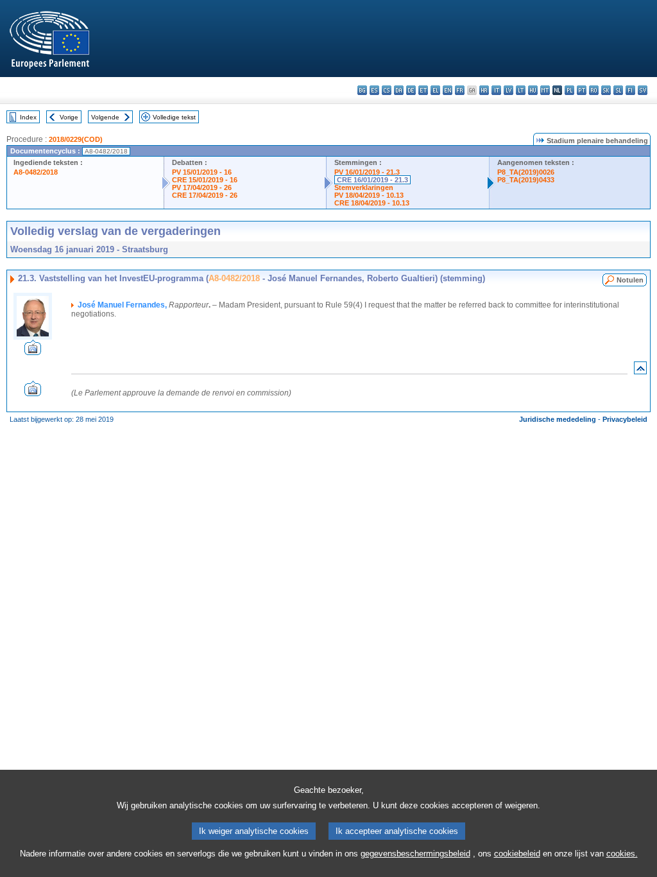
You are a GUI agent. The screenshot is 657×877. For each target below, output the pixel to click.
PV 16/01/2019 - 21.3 (367, 172)
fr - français (460, 90)
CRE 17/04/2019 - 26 (204, 195)
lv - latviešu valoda (508, 90)
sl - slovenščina (618, 90)
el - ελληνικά (435, 90)
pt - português (581, 90)
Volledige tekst (174, 117)
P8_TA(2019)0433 (525, 180)
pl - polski (569, 90)
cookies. (622, 853)
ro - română (594, 90)
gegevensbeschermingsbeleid (415, 853)
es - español (374, 90)
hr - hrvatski (484, 90)
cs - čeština (386, 90)
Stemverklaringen (363, 187)
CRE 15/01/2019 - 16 (204, 180)
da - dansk (399, 90)
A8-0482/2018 (35, 172)
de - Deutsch (411, 90)
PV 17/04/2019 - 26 (202, 187)
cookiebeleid (517, 853)
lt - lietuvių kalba (520, 90)
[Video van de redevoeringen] (32, 351)
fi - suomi (630, 90)
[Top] (640, 370)
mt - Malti (545, 90)
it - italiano (496, 90)
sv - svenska (642, 90)
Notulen (630, 280)
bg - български (362, 90)
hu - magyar (533, 90)
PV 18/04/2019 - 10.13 (369, 195)
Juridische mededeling (557, 419)
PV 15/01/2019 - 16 (202, 172)
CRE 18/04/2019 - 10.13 (371, 203)
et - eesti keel (423, 90)
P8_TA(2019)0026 (525, 172)
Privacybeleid (624, 419)
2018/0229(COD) (76, 139)
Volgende (105, 117)
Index (28, 117)
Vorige (69, 117)
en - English (447, 90)
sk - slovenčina (606, 90)
